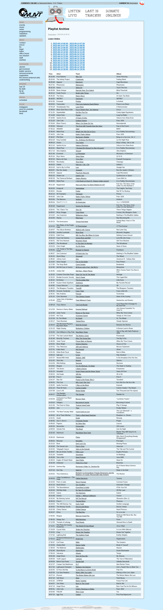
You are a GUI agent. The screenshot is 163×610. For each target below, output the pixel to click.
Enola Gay (79, 539)
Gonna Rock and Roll (83, 238)
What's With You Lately (84, 572)
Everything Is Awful (82, 487)
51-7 (77, 564)
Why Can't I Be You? (83, 382)
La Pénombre (80, 154)
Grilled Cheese (81, 509)
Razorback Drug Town (83, 433)
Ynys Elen (79, 159)
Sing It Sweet (80, 277)
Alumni (22, 67)
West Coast (80, 592)
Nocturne (79, 363)
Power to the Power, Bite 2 (85, 380)
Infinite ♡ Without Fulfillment (86, 496)
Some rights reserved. (85, 607)
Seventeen (79, 454)
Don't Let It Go (81, 444)
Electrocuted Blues (82, 507)
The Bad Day (80, 512)
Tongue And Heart (82, 221)
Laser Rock (80, 107)
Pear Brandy (80, 522)
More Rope (79, 232)
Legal (21, 49)
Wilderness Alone (82, 215)
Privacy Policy (97, 607)
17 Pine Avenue (81, 226)
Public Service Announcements (26, 72)
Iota (77, 586)
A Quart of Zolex (81, 118)
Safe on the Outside (83, 449)
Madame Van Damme (83, 567)
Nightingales (80, 548)
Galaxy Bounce (81, 178)
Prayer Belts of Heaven (84, 341)
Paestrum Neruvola (82, 173)
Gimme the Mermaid (83, 206)
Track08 (78, 288)
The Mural (79, 429)
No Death (79, 318)
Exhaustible (80, 426)
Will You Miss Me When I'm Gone (87, 235)
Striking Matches (81, 344)
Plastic (78, 352)
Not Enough (80, 349)
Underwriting (24, 80)
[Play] (52, 11)
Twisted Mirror (80, 501)
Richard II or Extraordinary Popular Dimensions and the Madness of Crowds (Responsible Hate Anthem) (95, 474)
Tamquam (79, 194)
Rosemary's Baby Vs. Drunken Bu (87, 466)
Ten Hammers (80, 493)
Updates (22, 36)
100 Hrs (78, 374)
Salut (77, 129)
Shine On (79, 88)
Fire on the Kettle (82, 262)
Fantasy (78, 377)
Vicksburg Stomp (82, 316)
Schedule (23, 100)
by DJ (21, 91)
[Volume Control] (59, 11)
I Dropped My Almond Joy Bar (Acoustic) (90, 148)
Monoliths (79, 441)
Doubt (78, 418)
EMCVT (21, 45)
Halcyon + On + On (82, 164)
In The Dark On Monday (84, 243)
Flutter (78, 191)
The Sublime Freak (82, 535)
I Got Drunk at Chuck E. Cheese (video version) (92, 181)
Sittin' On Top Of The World (85, 274)
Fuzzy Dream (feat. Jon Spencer (87, 110)
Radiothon (23, 34)
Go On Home (80, 246)
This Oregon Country (83, 296)
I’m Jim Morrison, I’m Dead (85, 366)
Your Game (80, 143)
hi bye (78, 355)
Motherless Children (82, 328)
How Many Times (82, 332)
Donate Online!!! (113, 13)
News (21, 29)
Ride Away (79, 218)
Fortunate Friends (82, 421)
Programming (25, 31)
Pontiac (78, 101)
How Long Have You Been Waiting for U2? (90, 185)
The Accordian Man (82, 280)
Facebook (23, 111)
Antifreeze (79, 283)
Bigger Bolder (80, 391)
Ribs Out (79, 77)
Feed (21, 113)
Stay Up (78, 210)
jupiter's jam (80, 175)
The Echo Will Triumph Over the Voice (89, 126)
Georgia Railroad (81, 309)
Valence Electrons (82, 145)
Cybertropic (80, 79)
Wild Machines (81, 519)
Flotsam (78, 294)
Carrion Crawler (81, 388)
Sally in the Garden (82, 285)
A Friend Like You (82, 253)
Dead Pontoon (81, 457)
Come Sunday (81, 264)
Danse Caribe (80, 545)
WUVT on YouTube (26, 109)
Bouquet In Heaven (82, 250)
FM (20, 47)
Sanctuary (79, 99)
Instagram (23, 107)
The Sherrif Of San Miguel (85, 526)
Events (22, 25)
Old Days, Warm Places (84, 271)
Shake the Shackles (83, 529)
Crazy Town (80, 291)
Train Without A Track (83, 300)
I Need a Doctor (81, 369)
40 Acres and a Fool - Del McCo (87, 267)
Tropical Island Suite (83, 405)
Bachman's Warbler (82, 137)
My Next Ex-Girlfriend (83, 490)
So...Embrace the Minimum (85, 140)
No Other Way (81, 423)
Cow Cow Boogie (81, 305)
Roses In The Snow (82, 313)
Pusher (78, 115)
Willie (77, 542)
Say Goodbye (80, 485)
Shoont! (78, 151)
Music (21, 27)
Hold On (78, 470)
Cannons (79, 559)
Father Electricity (82, 478)
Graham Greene (81, 121)
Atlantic (78, 553)
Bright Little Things (82, 93)
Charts (21, 93)
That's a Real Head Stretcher (86, 415)
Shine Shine (80, 156)
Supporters (23, 75)
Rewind (78, 360)
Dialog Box (79, 550)
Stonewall (79, 256)
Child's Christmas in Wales (85, 589)
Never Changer (81, 482)
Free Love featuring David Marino (87, 104)
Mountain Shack (81, 241)
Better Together (81, 581)
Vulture (78, 594)
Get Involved (24, 69)
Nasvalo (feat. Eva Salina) (85, 90)
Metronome (80, 85)
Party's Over (80, 446)
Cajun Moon (80, 212)
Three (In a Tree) (81, 463)
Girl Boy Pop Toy (82, 112)
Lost (77, 167)
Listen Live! (74, 13)
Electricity (79, 82)
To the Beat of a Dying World (86, 570)
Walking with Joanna (83, 230)
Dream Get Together (83, 532)
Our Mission (24, 56)
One (77, 259)
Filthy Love (79, 452)
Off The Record (81, 498)
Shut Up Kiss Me (82, 556)
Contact (22, 43)
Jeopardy (79, 170)
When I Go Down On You (84, 123)
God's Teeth (80, 504)
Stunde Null (80, 561)
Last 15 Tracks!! (93, 13)
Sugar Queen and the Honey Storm (88, 371)
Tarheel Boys (80, 321)
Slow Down (79, 162)
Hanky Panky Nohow (83, 134)
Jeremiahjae (80, 188)
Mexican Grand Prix (82, 516)
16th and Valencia (82, 347)
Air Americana (80, 202)
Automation (52, 34)
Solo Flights (80, 460)
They (77, 408)
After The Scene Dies (83, 338)
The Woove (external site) (29, 78)
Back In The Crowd (82, 583)
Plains (78, 437)
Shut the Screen (81, 325)
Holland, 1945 (80, 358)
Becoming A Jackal (82, 402)
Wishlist (22, 60)
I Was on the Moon (82, 385)
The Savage (80, 394)
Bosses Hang (80, 399)
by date (22, 89)
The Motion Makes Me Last (85, 575)
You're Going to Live (83, 412)
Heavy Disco (80, 96)
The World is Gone (82, 336)
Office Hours (24, 53)
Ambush (79, 199)
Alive (77, 578)
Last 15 (22, 87)
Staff (21, 58)
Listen (21, 51)
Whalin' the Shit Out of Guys (85, 132)
